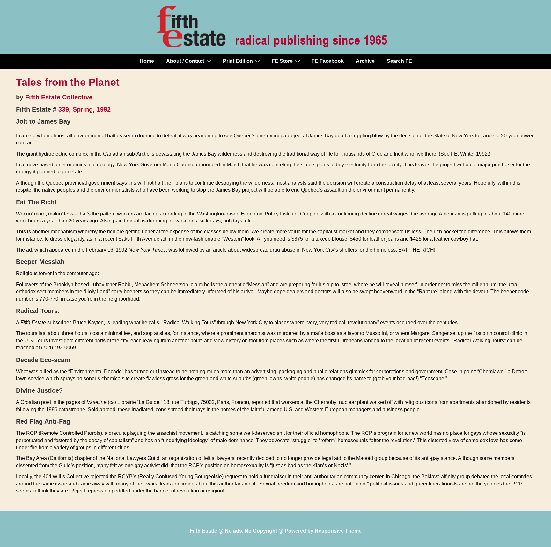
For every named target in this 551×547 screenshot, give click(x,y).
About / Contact (185, 61)
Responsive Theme (338, 531)
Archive (365, 61)
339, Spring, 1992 (84, 109)
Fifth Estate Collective (58, 97)
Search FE (399, 61)
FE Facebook (328, 61)
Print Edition (238, 61)
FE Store (282, 61)
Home (147, 61)
